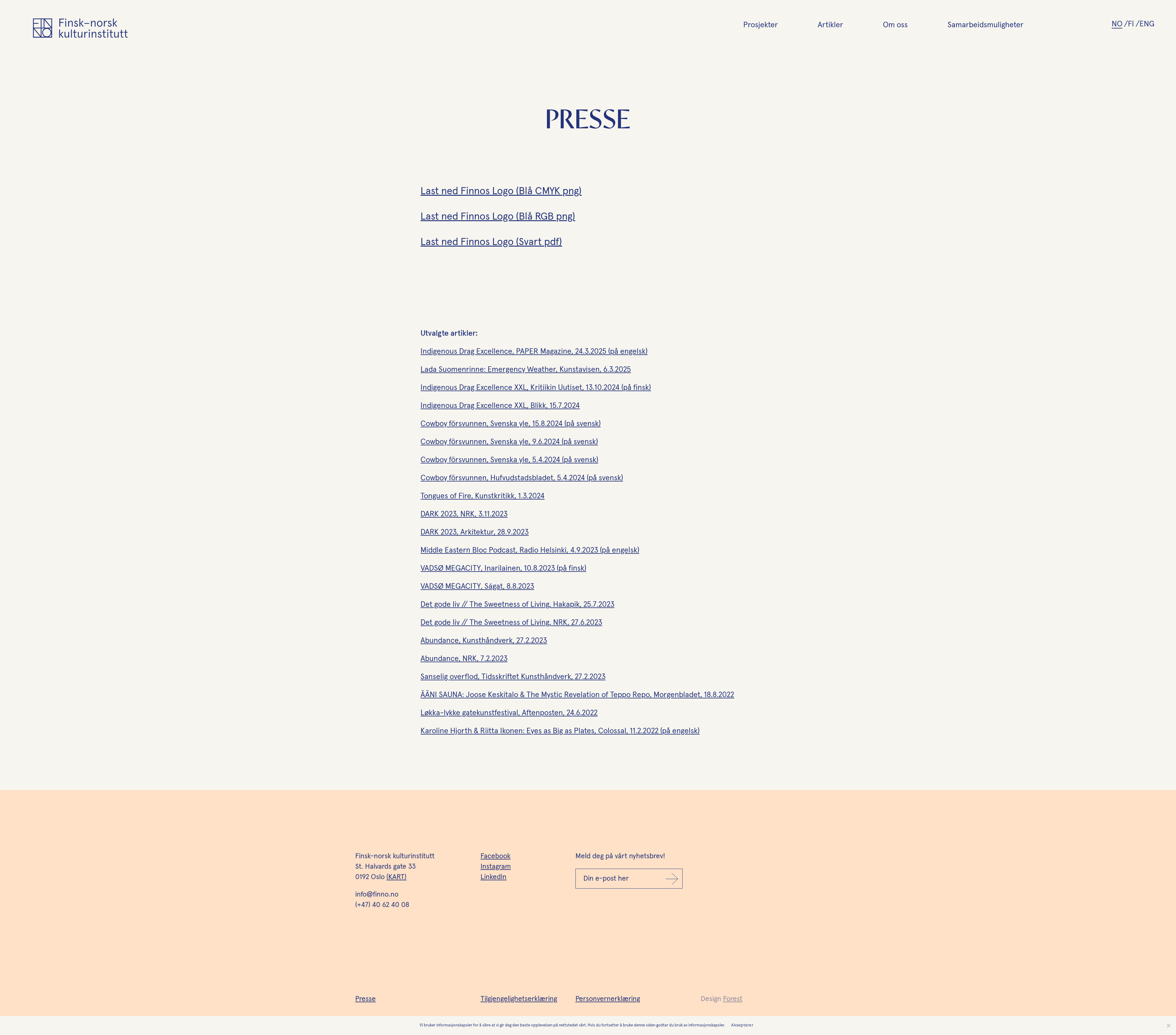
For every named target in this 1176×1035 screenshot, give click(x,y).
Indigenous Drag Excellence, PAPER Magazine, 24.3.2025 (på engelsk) (533, 351)
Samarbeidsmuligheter (985, 25)
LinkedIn (494, 877)
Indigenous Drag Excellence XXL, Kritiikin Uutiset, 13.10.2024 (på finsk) (535, 387)
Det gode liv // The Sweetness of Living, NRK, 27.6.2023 (511, 622)
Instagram (496, 866)
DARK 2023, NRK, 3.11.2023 (463, 514)
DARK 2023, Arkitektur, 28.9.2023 (474, 532)
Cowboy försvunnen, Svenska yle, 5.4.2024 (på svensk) (509, 460)
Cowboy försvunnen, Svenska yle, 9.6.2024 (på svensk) (509, 442)
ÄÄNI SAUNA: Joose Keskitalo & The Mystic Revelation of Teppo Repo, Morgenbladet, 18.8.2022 (577, 695)
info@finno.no (376, 894)
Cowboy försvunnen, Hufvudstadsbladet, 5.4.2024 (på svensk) (521, 478)
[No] (1168, 1025)
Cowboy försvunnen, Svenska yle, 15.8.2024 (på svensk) (510, 424)
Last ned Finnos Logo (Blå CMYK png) (501, 191)
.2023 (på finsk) (561, 568)
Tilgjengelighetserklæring (519, 999)
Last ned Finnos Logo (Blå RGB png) (497, 217)
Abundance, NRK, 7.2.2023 (463, 659)
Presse (365, 999)
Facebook (496, 856)
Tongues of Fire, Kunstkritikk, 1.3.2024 (482, 496)
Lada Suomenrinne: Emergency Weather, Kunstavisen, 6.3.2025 (525, 369)
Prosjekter (760, 25)
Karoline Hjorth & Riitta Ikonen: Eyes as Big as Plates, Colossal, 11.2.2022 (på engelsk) (559, 731)
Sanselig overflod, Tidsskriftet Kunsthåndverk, (512, 677)
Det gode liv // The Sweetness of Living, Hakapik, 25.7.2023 (517, 604)
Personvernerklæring (607, 999)
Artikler (830, 25)
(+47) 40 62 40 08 (382, 904)
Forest (732, 999)
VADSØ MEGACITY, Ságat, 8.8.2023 (477, 586)
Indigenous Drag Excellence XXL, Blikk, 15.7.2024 (500, 406)
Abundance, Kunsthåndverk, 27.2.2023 (483, 640)
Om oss (895, 25)
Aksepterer (742, 1024)
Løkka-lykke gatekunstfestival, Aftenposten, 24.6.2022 (508, 713)
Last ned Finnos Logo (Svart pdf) (491, 242)
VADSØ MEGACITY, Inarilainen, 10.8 (478, 568)
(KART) (396, 877)
